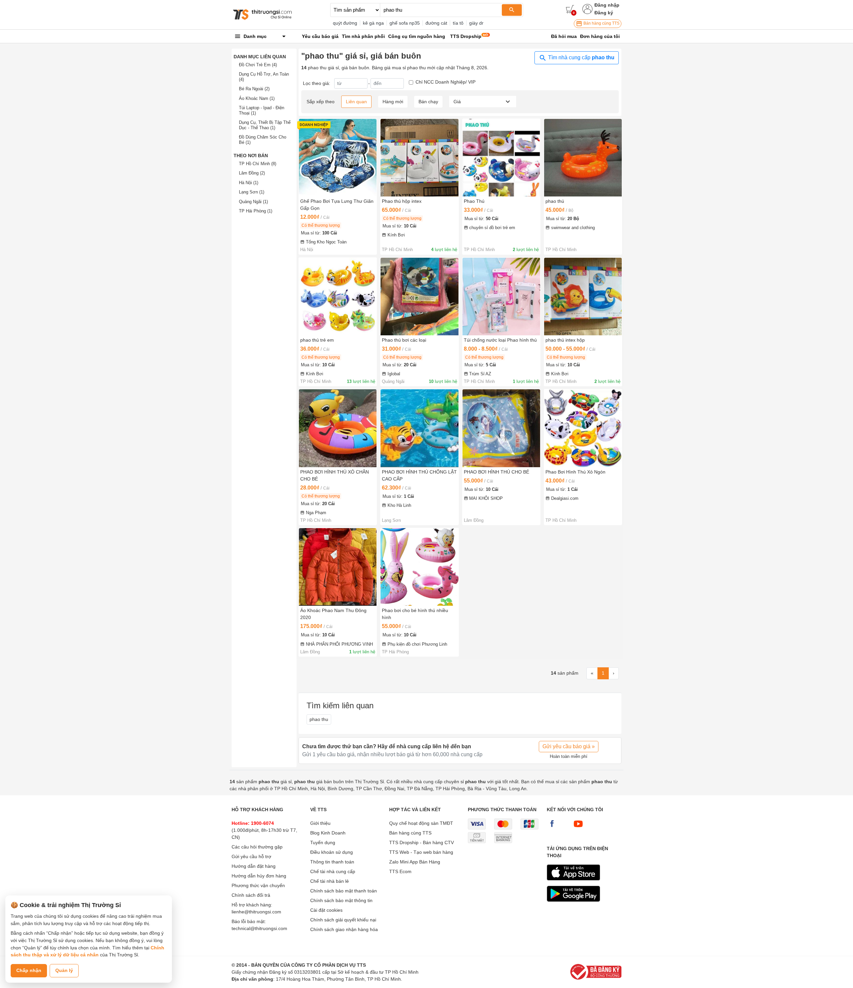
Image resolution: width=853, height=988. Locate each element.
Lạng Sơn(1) (251, 191)
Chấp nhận (28, 970)
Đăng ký (603, 12)
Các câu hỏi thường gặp (257, 846)
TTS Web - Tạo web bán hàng (421, 852)
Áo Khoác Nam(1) (257, 98)
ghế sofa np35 (405, 23)
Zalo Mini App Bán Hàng (414, 861)
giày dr (476, 23)
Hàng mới (393, 101)
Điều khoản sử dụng (331, 852)
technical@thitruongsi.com (259, 928)
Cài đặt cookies (326, 910)
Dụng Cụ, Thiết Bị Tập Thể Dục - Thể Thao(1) (265, 125)
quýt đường (345, 23)
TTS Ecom (400, 871)
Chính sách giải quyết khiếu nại (343, 919)
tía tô (458, 23)
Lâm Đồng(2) (252, 172)
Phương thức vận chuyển (258, 885)
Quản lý (64, 970)
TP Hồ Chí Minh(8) (257, 163)
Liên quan (356, 101)
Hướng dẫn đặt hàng (254, 866)
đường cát (436, 23)
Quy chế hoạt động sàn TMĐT (421, 823)
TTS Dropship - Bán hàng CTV (421, 842)
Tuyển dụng (322, 842)
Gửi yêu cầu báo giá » (568, 746)
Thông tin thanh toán (332, 861)
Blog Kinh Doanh (328, 832)
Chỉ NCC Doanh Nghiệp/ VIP (445, 82)
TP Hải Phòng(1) (255, 210)
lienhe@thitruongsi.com (256, 911)
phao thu (319, 719)
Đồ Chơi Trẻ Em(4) (258, 64)
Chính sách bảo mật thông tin (341, 900)
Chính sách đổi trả (251, 895)
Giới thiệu (320, 823)
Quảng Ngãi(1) (253, 201)
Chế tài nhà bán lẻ (329, 881)
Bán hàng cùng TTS (600, 23)
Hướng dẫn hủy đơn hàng (259, 875)
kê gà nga (373, 23)
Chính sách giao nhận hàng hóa (344, 929)
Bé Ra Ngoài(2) (254, 88)
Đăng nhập (606, 5)
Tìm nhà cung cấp (580, 57)
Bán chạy (428, 101)
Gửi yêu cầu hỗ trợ (251, 856)
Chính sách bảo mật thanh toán (343, 890)
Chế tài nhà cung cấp (332, 871)
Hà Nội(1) (248, 182)
